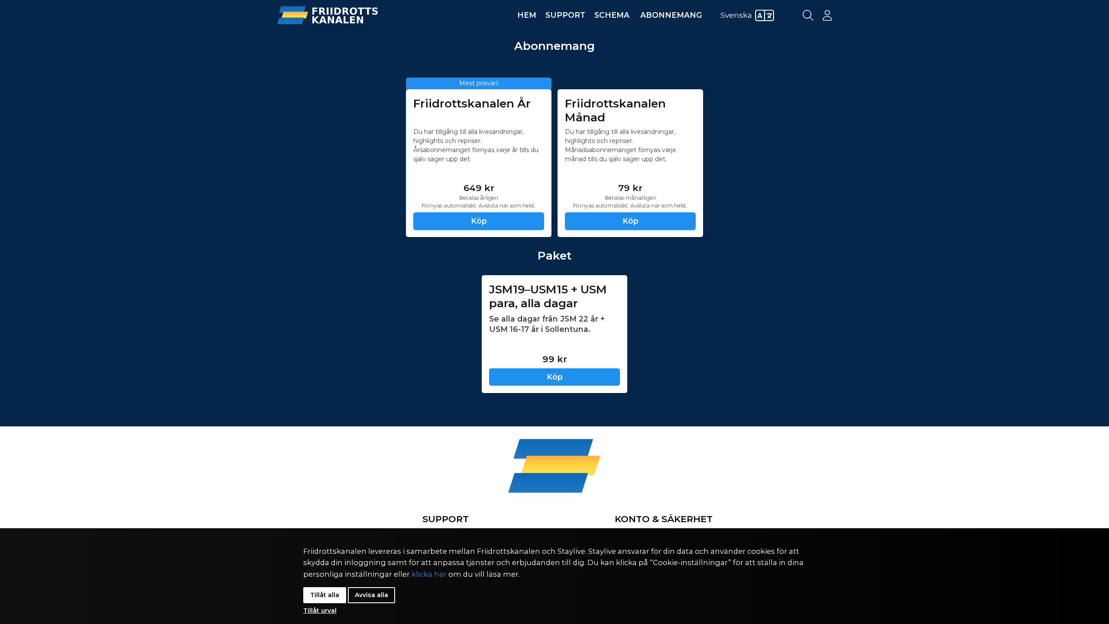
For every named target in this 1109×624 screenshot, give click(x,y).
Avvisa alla (371, 595)
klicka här (429, 574)
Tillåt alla (324, 595)
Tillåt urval (320, 610)
